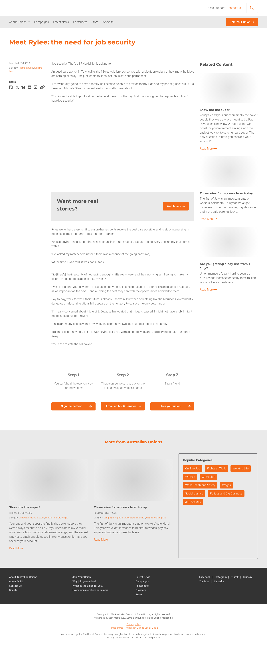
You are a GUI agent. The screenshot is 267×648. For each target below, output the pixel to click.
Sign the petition (71, 406)
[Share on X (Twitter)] (18, 87)
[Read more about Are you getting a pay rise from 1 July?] (229, 241)
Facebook (204, 577)
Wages (64, 517)
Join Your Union (240, 22)
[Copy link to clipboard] (43, 87)
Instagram (221, 577)
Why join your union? (84, 581)
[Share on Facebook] (12, 87)
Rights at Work (26, 68)
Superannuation (52, 517)
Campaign (24, 517)
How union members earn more (90, 590)
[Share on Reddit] (31, 87)
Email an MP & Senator (121, 406)
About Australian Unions (23, 577)
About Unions (18, 22)
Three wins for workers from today (120, 507)
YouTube (204, 581)
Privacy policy (134, 624)
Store (95, 22)
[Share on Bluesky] (24, 87)
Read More (207, 148)
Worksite (108, 22)
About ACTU (16, 581)
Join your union (170, 406)
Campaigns (41, 22)
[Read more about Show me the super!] (229, 87)
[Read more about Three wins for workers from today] (229, 171)
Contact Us (234, 8)
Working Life (160, 517)
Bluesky (247, 577)
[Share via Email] (37, 87)
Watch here (174, 206)
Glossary (141, 590)
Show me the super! (24, 507)
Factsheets (80, 22)
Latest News (61, 22)
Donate (13, 590)
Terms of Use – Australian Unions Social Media (133, 627)
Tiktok (234, 577)
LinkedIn (219, 581)
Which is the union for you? (87, 585)
